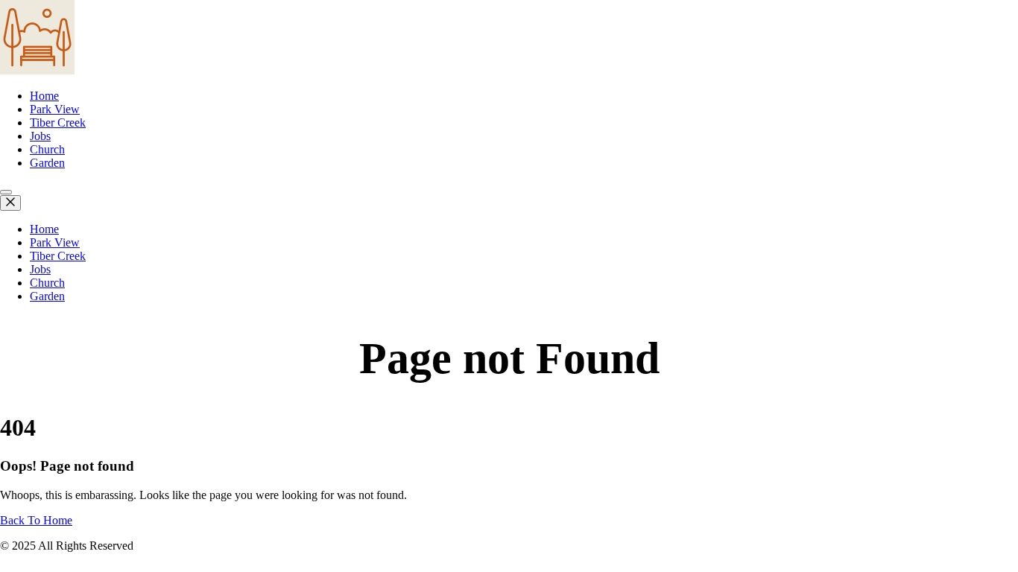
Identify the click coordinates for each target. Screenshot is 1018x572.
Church (47, 149)
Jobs (40, 136)
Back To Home (36, 520)
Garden (47, 162)
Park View (55, 109)
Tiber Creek (58, 122)
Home (44, 95)
